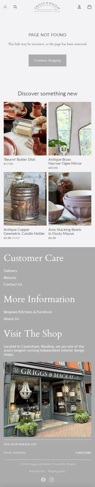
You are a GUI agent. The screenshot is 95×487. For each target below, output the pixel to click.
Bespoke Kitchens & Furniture (28, 311)
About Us (11, 318)
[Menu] (5, 7)
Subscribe (83, 452)
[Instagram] (51, 479)
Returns (10, 277)
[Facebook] (43, 479)
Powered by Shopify (64, 464)
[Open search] (15, 7)
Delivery (10, 270)
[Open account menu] (79, 7)
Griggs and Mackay (40, 464)
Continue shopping (47, 60)
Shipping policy (57, 471)
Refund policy (37, 471)
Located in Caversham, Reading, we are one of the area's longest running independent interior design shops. (44, 350)
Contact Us (13, 284)
